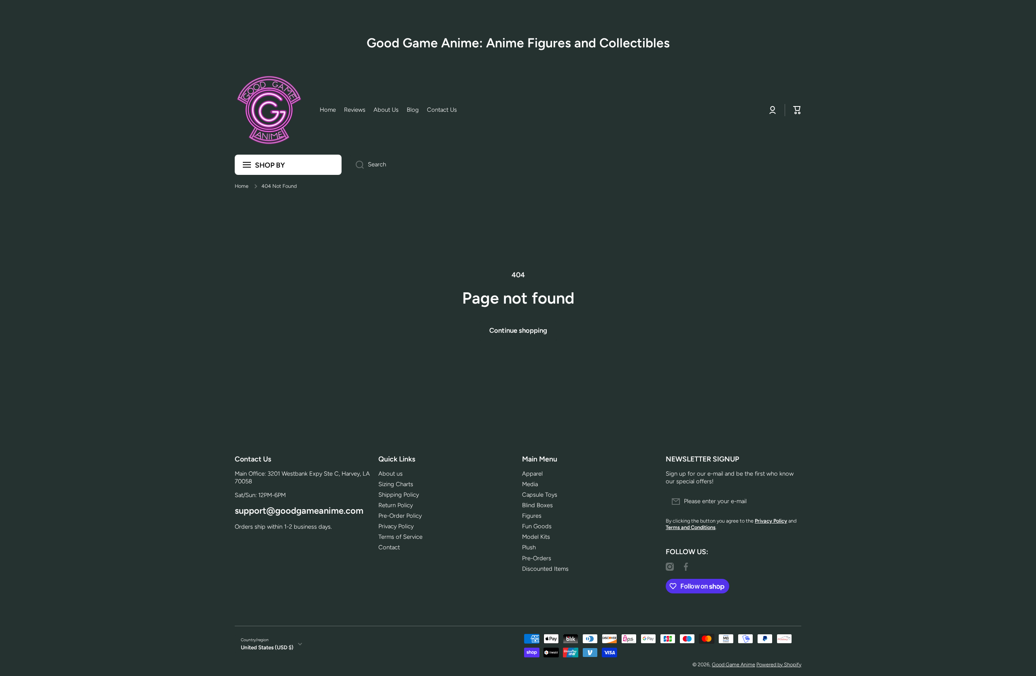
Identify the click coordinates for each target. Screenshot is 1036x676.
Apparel (532, 473)
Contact (389, 547)
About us (390, 473)
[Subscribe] (791, 501)
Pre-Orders (536, 558)
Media (530, 484)
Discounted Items (545, 568)
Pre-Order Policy (400, 515)
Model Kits (536, 536)
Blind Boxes (537, 505)
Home (241, 186)
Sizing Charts (395, 484)
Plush (529, 547)
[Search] (357, 165)
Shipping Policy (398, 494)
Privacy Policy (396, 526)
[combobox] (575, 165)
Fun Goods (537, 526)
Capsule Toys (539, 494)
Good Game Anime (733, 664)
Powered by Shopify (778, 664)
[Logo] (269, 110)
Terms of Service (400, 536)
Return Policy (395, 505)
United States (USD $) (267, 647)
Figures (531, 515)
